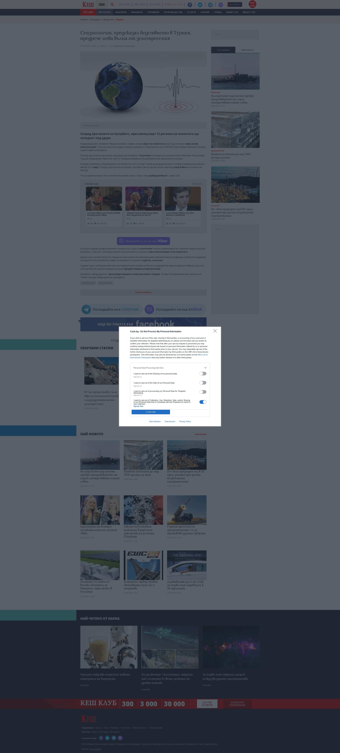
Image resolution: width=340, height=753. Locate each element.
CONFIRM (151, 412)
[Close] (215, 331)
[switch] (202, 373)
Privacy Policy (185, 421)
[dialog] (170, 376)
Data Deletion (155, 421)
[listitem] (170, 367)
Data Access (170, 421)
